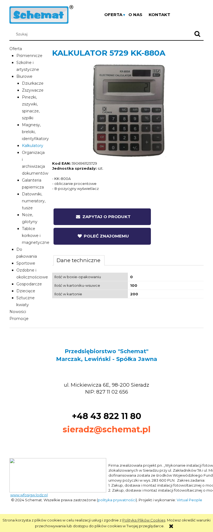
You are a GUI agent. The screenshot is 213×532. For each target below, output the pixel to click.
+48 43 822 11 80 (106, 416)
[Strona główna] (41, 13)
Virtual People (189, 500)
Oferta (15, 48)
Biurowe (24, 76)
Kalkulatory (32, 145)
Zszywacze (33, 90)
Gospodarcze (29, 284)
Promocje (19, 318)
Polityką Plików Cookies (143, 520)
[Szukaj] (197, 34)
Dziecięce (25, 290)
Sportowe (25, 263)
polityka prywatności (117, 500)
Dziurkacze (33, 83)
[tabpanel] (128, 285)
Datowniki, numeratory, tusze (33, 201)
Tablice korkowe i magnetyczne (35, 235)
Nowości (17, 311)
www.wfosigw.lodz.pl (29, 495)
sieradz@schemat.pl (107, 429)
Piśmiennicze (29, 55)
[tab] (79, 260)
